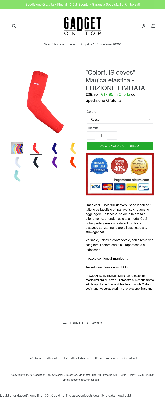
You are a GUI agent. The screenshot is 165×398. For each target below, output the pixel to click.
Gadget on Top (42, 375)
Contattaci (129, 358)
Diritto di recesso (106, 358)
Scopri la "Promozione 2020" (100, 44)
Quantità (93, 128)
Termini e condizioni (42, 358)
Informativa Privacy (75, 358)
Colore (91, 111)
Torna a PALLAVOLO (85, 323)
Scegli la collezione (60, 44)
